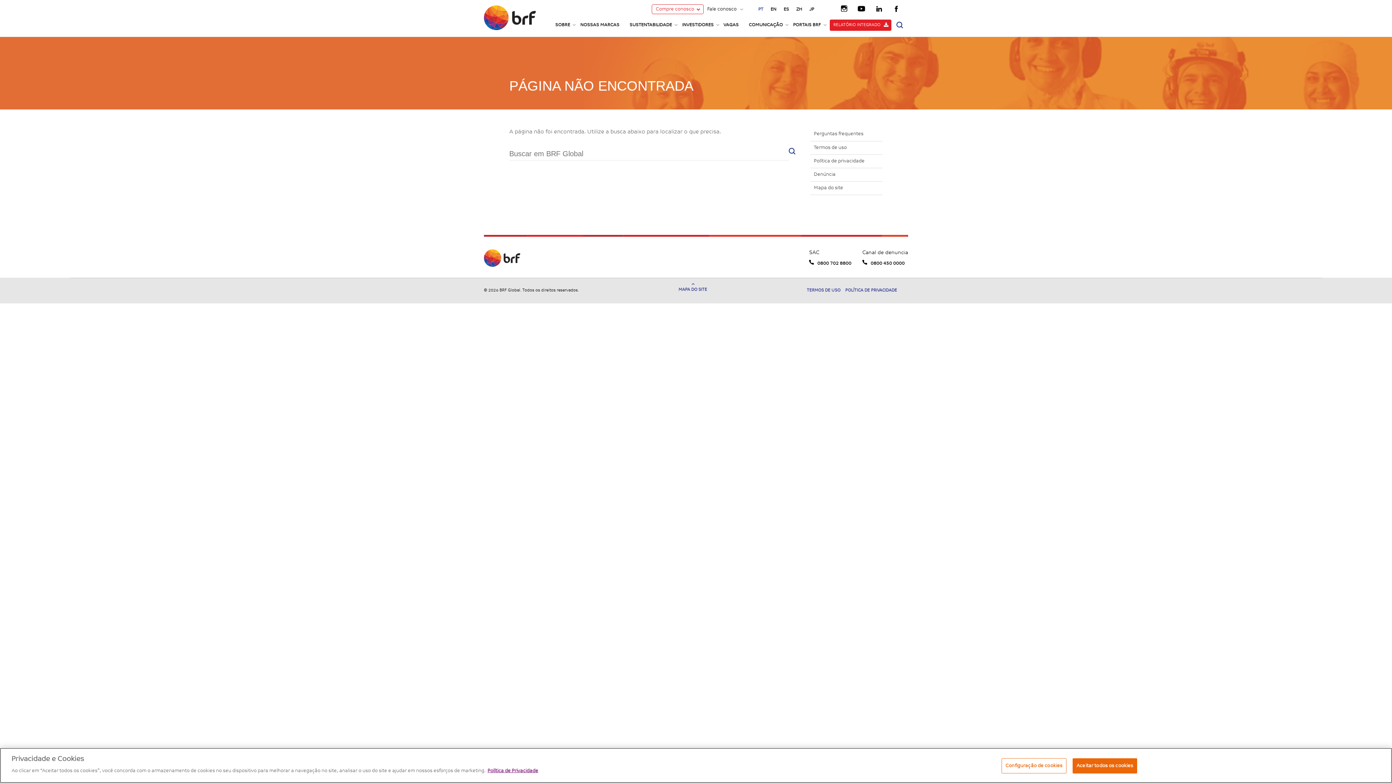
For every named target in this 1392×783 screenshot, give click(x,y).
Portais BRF (807, 25)
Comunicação (766, 25)
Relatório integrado (857, 25)
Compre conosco (675, 9)
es (786, 9)
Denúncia (825, 174)
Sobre (562, 25)
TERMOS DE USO (824, 291)
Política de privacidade (839, 161)
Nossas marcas (600, 25)
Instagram (845, 8)
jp (811, 9)
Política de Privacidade (513, 770)
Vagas (731, 25)
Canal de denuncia (885, 253)
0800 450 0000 (888, 263)
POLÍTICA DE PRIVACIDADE (871, 291)
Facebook (897, 8)
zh (799, 9)
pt (760, 9)
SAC (814, 253)
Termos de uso (830, 147)
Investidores (698, 25)
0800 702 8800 (834, 263)
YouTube (862, 8)
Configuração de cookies (1034, 765)
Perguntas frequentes (838, 134)
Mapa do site (828, 188)
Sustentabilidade (651, 25)
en (773, 9)
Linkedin (879, 8)
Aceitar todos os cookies (1105, 765)
